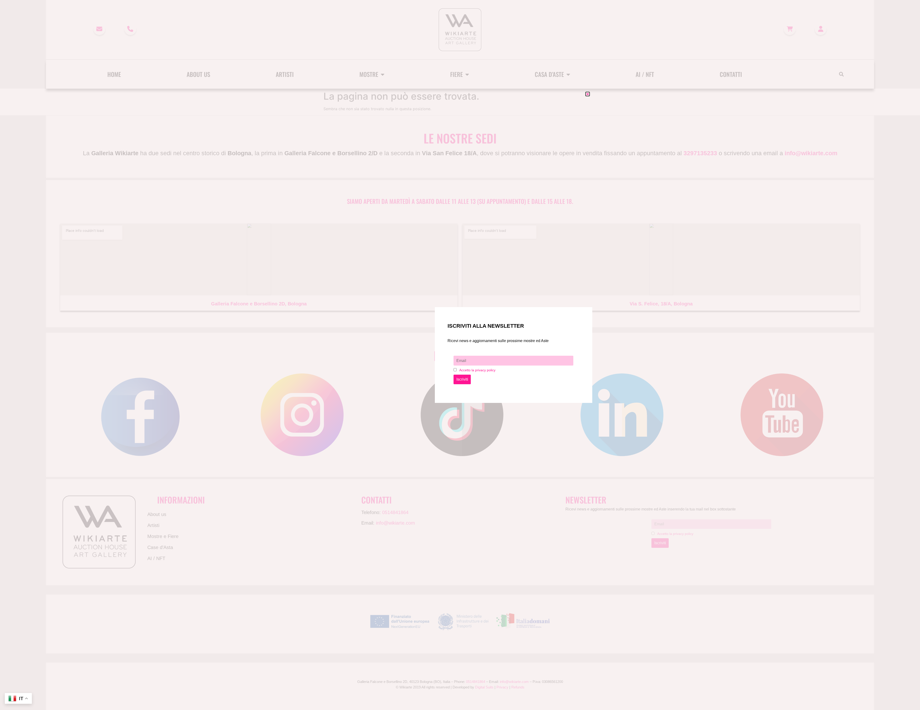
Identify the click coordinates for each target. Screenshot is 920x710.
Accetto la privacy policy (477, 370)
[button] (587, 94)
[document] (460, 355)
